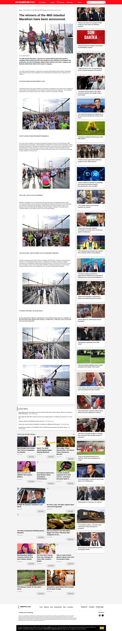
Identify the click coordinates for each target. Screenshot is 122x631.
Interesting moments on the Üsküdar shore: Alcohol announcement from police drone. (44, 428)
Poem (41, 607)
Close (101, 628)
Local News (70, 607)
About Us (84, 607)
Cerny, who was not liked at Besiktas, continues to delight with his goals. (44, 424)
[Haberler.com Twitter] (102, 616)
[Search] (104, 2)
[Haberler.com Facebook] (99, 616)
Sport (51, 607)
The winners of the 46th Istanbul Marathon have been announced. (40, 10)
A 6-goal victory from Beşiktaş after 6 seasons (36, 421)
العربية (52, 2)
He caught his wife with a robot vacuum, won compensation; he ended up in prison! (45, 417)
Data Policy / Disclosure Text (52, 629)
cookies (49, 627)
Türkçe (79, 2)
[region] (61, 628)
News (64, 607)
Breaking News (58, 607)
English (43, 2)
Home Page (99, 607)
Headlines (46, 607)
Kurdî (70, 2)
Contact (91, 607)
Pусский (61, 2)
